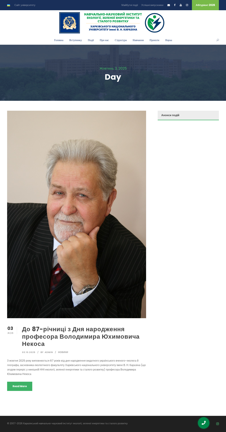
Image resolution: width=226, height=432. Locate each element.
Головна (58, 40)
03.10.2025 (28, 352)
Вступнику (75, 40)
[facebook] (175, 5)
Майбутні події (129, 5)
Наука (168, 40)
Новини (63, 352)
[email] (168, 5)
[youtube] (181, 5)
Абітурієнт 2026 (205, 5)
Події (91, 40)
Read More (20, 386)
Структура (121, 40)
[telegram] (212, 424)
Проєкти (154, 40)
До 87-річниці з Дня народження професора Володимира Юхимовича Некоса (81, 336)
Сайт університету (24, 5)
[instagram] (187, 5)
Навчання (138, 40)
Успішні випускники (152, 5)
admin (49, 352)
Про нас (104, 40)
